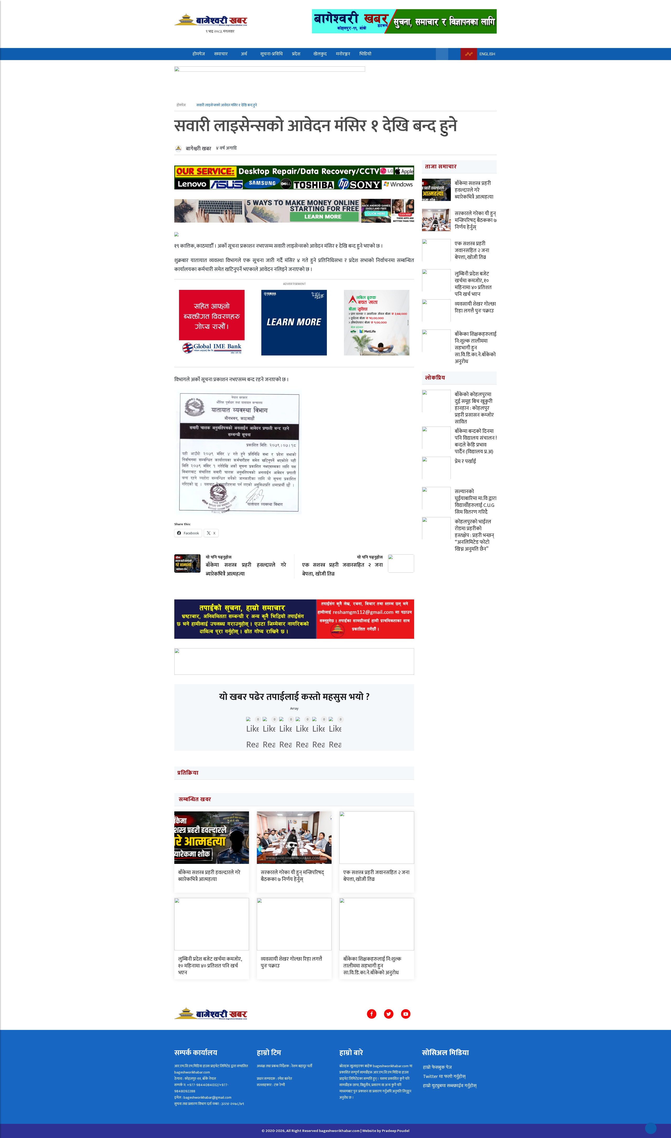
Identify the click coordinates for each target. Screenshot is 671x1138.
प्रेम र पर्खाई (465, 461)
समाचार (221, 54)
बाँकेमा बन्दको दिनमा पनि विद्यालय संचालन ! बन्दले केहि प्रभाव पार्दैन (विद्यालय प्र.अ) (476, 441)
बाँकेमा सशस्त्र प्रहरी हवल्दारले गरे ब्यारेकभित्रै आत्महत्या (209, 876)
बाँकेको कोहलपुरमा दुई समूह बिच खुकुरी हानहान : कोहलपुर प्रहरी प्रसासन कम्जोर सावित (474, 408)
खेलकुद (320, 54)
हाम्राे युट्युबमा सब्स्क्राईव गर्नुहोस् (449, 1086)
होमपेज (199, 54)
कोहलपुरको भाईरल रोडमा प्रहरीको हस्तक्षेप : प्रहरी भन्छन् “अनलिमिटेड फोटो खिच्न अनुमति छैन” (474, 535)
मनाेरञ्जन (343, 54)
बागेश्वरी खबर (198, 148)
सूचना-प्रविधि (271, 54)
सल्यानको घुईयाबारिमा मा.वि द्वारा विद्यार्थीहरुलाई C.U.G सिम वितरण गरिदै (475, 502)
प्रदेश (296, 54)
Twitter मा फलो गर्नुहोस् (444, 1077)
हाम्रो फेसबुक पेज (437, 1067)
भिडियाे (365, 54)
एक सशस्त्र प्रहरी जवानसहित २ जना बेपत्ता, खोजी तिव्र (376, 876)
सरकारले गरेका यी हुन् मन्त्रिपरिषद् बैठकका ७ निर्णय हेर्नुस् (292, 876)
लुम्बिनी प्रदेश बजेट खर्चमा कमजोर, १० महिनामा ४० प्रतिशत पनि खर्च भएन (210, 966)
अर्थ (244, 54)
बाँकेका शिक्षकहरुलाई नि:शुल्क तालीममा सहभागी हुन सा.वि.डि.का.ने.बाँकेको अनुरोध (372, 966)
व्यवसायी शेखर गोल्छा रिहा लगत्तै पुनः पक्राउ (291, 962)
